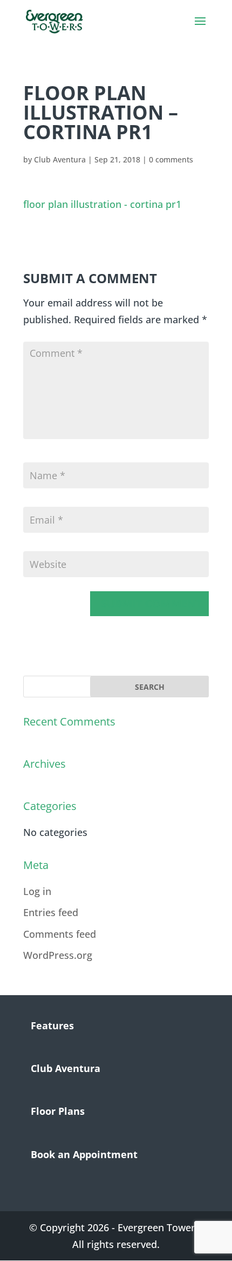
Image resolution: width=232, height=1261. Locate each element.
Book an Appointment (84, 1154)
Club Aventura (60, 159)
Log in (37, 891)
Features (52, 1025)
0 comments (171, 159)
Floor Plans (58, 1111)
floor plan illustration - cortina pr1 (102, 204)
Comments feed (59, 933)
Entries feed (50, 912)
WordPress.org (57, 955)
